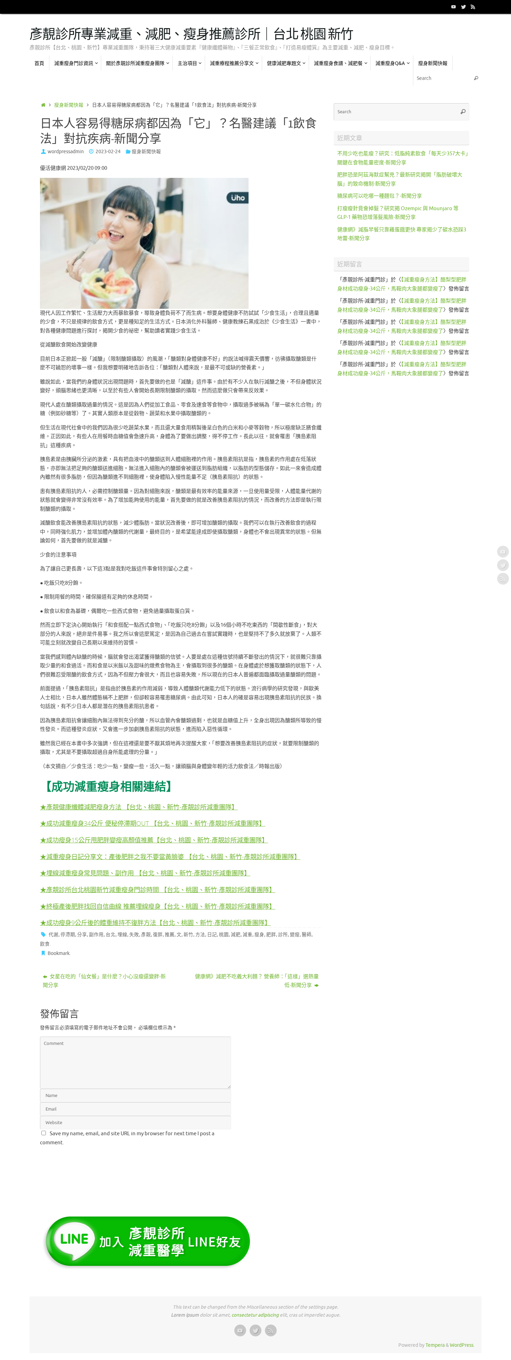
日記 (212, 935)
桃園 (224, 935)
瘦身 (259, 935)
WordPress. (462, 1345)
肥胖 (271, 935)
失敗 (134, 935)
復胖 (158, 935)
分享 (82, 935)
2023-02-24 (108, 152)
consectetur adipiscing (255, 1315)
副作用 (96, 935)
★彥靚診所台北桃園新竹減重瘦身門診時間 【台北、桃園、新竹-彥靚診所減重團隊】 (157, 889)
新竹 (188, 935)
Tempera (435, 1345)
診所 (283, 935)
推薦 (170, 935)
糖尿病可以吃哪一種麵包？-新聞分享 (379, 196)
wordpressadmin (66, 152)
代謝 (53, 935)
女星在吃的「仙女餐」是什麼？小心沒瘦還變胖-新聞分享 (104, 981)
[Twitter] (463, 6)
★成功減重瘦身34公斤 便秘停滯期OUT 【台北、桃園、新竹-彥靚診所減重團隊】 (152, 823)
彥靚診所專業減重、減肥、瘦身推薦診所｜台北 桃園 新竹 (191, 35)
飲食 (45, 944)
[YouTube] (454, 6)
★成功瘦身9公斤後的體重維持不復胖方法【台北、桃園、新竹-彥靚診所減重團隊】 (155, 922)
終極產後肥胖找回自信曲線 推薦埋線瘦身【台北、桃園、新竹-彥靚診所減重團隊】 (160, 906)
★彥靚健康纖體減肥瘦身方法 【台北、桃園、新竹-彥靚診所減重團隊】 (139, 806)
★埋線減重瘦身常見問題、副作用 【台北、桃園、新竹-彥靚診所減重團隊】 (145, 872)
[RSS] (473, 6)
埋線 (122, 935)
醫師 (306, 935)
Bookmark (59, 953)
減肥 (236, 935)
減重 (247, 935)
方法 (200, 935)
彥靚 (146, 935)
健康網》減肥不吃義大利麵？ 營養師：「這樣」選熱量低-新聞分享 (257, 981)
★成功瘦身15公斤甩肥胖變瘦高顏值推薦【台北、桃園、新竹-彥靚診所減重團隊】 (154, 839)
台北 (110, 935)
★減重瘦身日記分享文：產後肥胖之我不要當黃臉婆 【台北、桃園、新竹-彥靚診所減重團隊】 (170, 856)
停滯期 (67, 935)
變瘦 (295, 935)
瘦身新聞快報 (68, 105)
